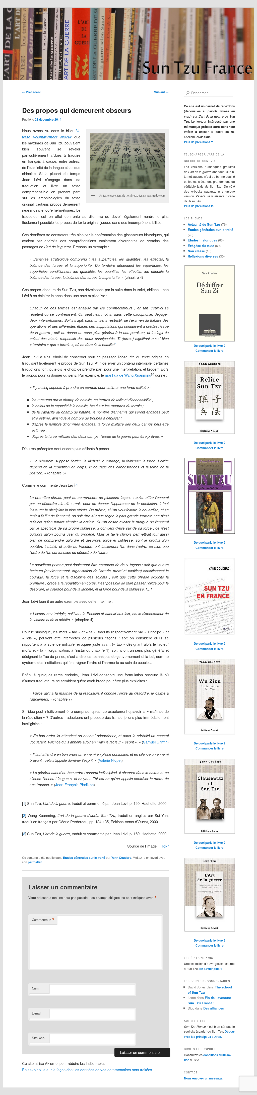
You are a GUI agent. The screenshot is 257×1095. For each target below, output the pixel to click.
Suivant (161, 92)
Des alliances (213, 1008)
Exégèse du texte (201, 245)
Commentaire (43, 920)
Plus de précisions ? (198, 142)
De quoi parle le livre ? (209, 345)
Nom (35, 988)
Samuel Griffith (155, 741)
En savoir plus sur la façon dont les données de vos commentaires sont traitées (87, 1069)
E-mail (36, 1013)
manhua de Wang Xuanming (128, 375)
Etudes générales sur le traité (84, 857)
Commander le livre (210, 350)
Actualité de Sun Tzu (204, 224)
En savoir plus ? (210, 968)
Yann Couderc (121, 857)
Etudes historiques (202, 240)
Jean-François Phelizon (74, 784)
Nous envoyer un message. (203, 1078)
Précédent (31, 92)
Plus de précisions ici (199, 206)
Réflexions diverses (203, 256)
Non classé (196, 250)
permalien (35, 862)
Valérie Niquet (110, 760)
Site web (38, 1037)
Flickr (164, 846)
